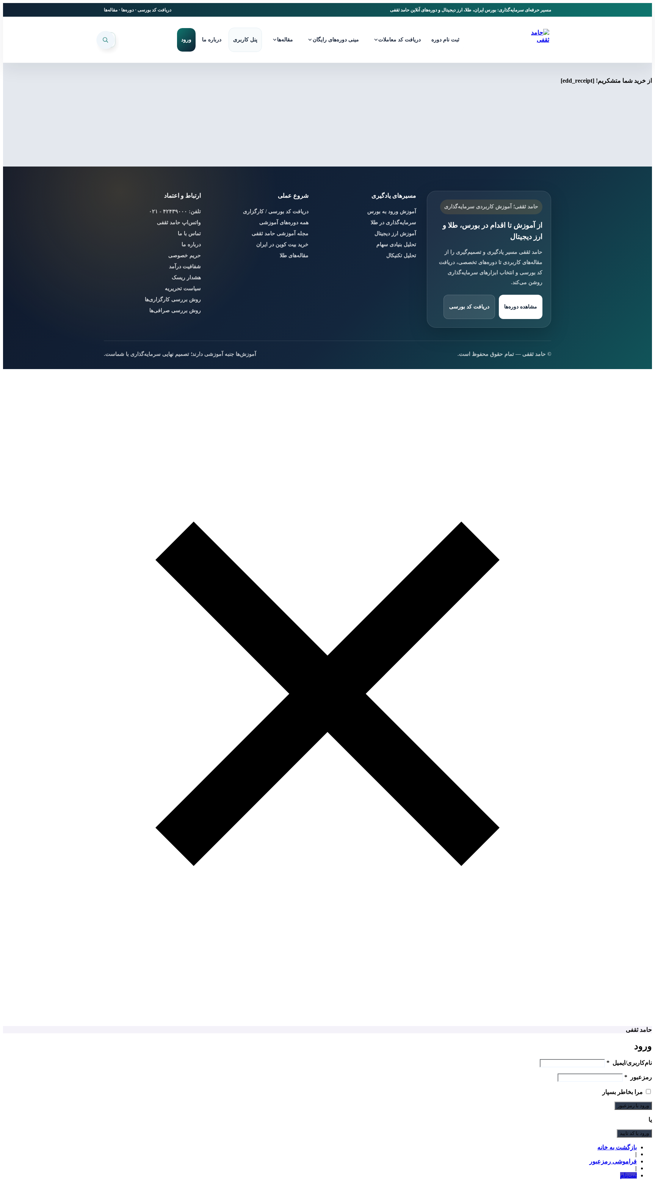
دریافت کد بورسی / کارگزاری (276, 211)
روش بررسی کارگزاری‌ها (173, 299)
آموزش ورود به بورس (391, 211)
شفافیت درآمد (185, 266)
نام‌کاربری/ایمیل (629, 1062)
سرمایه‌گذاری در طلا (393, 222)
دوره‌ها (127, 10)
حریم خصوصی (184, 255)
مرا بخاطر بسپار (622, 1092)
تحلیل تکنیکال (401, 255)
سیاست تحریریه (183, 288)
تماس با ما (189, 233)
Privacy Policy (496, 1171)
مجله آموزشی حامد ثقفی (280, 233)
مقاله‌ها (111, 10)
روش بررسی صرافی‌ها (175, 310)
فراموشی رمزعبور (613, 1161)
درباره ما (191, 244)
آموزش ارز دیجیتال (395, 233)
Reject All (213, 1161)
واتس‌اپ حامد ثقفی (179, 222)
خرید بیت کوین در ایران (282, 244)
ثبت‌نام (628, 1175)
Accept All (164, 1161)
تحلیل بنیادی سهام (396, 244)
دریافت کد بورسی (154, 10)
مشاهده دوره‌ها (520, 307)
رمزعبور (638, 1077)
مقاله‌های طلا (294, 255)
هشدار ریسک (186, 277)
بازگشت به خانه (617, 1147)
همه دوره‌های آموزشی (284, 222)
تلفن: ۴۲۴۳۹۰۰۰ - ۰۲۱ (175, 211)
